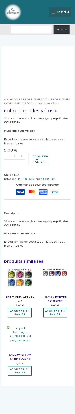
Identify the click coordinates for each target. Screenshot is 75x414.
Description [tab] (12, 213)
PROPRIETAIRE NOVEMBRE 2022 (37, 178)
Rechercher (61, 29)
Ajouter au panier (40, 159)
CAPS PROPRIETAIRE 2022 (32, 99)
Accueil (8, 99)
